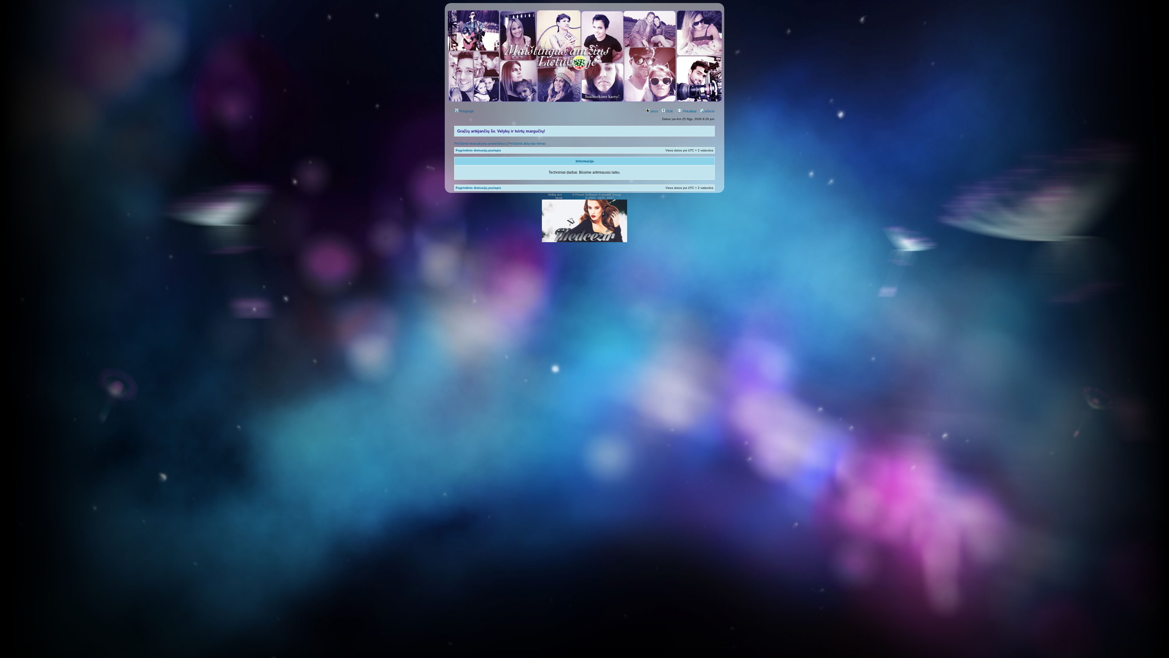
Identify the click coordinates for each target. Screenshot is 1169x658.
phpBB (567, 194)
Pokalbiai (689, 111)
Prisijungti (465, 111)
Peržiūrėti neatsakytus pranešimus (480, 143)
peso (654, 111)
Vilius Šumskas (573, 198)
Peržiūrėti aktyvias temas (527, 143)
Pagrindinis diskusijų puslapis (478, 150)
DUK (669, 111)
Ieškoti (709, 111)
